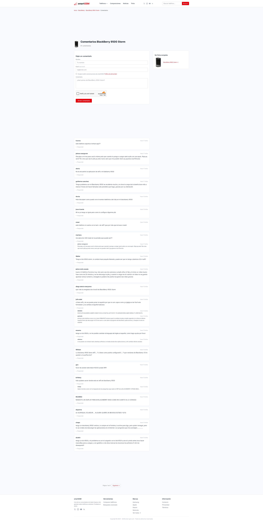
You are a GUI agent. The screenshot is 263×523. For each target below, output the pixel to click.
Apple (135, 505)
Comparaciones (115, 3)
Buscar (185, 3)
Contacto (165, 502)
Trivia (133, 3)
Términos (165, 507)
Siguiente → (116, 485)
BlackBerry (81, 10)
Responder (80, 147)
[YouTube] (150, 3)
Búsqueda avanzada (110, 505)
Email (80, 66)
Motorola (136, 510)
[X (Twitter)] (144, 3)
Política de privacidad (110, 74)
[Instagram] (147, 3)
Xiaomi (135, 507)
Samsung (136, 502)
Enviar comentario (84, 101)
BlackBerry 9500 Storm (92, 10)
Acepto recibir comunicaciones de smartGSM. (97, 74)
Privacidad (165, 505)
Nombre (78, 59)
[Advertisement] (112, 121)
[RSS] (152, 3)
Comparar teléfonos (110, 502)
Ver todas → (137, 513)
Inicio (75, 10)
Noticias (126, 3)
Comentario (79, 77)
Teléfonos (102, 3)
